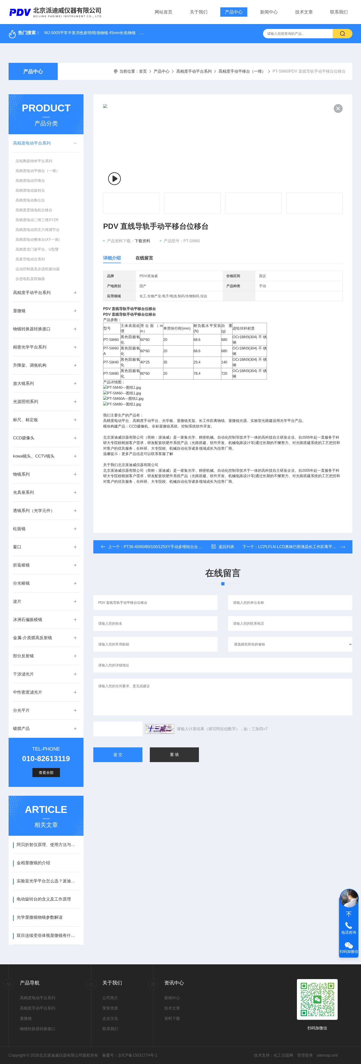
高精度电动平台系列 (32, 143)
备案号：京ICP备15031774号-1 (129, 1055)
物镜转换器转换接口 (32, 329)
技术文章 (304, 12)
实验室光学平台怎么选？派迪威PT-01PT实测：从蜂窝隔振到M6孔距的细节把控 (48, 881)
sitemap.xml (327, 1055)
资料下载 (172, 1018)
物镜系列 (21, 474)
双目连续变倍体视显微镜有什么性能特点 (48, 935)
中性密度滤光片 (27, 692)
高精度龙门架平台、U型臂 (37, 249)
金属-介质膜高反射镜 (32, 637)
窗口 (17, 547)
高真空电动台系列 (30, 259)
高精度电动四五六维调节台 (37, 230)
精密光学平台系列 (29, 347)
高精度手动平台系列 (194, 71)
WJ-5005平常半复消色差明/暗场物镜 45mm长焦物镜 (90, 33)
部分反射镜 (23, 656)
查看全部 (46, 772)
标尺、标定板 (25, 420)
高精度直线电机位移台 (33, 210)
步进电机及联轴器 (30, 279)
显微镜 (19, 311)
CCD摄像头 (23, 438)
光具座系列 (23, 492)
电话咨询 (348, 932)
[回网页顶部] (348, 914)
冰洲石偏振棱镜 (27, 619)
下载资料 (142, 241)
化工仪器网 (283, 1055)
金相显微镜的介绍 (33, 863)
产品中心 (234, 12)
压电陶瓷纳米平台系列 (33, 161)
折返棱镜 (21, 565)
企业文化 (110, 1018)
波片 (17, 601)
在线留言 (144, 258)
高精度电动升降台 (30, 180)
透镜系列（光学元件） (34, 510)
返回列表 (226, 547)
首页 (143, 71)
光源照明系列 (25, 401)
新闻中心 (269, 12)
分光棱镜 (21, 583)
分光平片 (21, 710)
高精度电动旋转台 (30, 190)
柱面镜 (19, 528)
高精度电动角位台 (30, 200)
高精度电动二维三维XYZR (36, 220)
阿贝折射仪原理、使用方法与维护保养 (48, 844)
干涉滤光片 (23, 674)
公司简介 (110, 998)
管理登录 (305, 1055)
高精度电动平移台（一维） (37, 171)
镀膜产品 (21, 728)
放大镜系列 (23, 383)
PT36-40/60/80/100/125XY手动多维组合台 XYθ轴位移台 (173, 547)
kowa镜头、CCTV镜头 (34, 456)
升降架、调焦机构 (29, 365)
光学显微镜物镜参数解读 (40, 917)
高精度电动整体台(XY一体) (37, 239)
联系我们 (339, 12)
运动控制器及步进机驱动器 (37, 269)
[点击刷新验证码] (159, 729)
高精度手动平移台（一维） (242, 71)
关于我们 (199, 12)
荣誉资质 (110, 1008)
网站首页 (163, 12)
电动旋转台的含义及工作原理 (44, 899)
